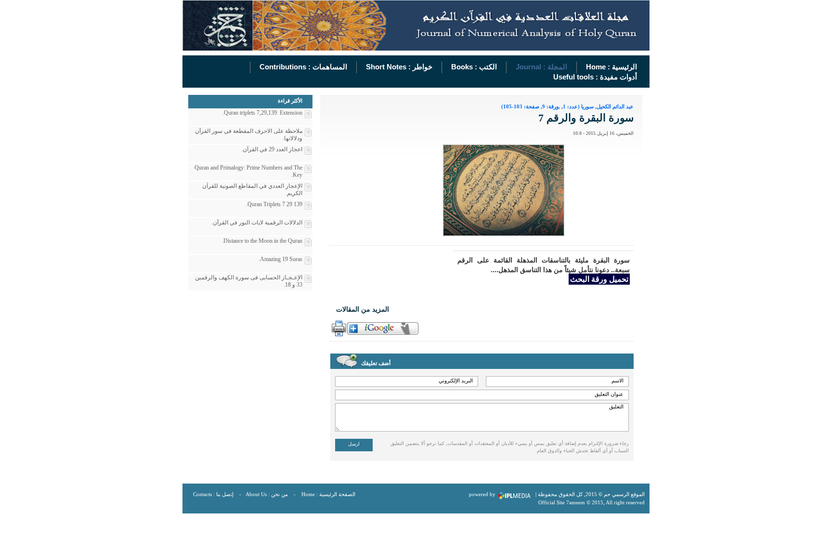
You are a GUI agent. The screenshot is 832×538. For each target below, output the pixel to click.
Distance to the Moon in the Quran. (262, 240)
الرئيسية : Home (611, 66)
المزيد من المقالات (362, 309)
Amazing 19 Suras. (280, 259)
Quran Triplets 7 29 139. (274, 204)
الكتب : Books (474, 66)
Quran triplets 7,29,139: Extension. (262, 112)
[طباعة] (338, 328)
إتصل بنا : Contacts (213, 494)
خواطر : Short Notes (399, 66)
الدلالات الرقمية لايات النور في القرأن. (256, 222)
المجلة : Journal (541, 66)
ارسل (354, 443)
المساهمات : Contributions (303, 66)
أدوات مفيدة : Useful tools (595, 76)
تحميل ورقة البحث (599, 279)
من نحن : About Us (267, 494)
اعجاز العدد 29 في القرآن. (271, 149)
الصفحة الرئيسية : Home (328, 494)
